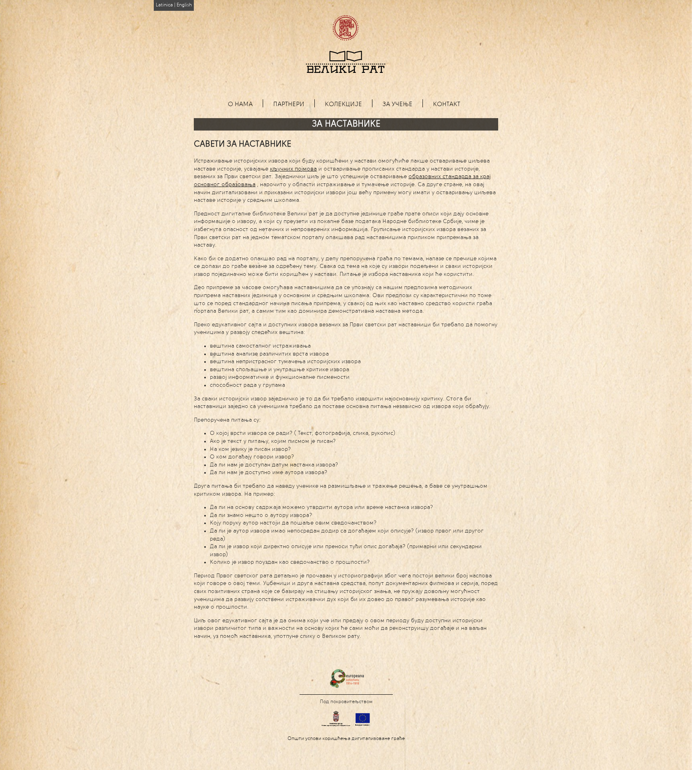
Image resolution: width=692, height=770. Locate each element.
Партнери (288, 104)
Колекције (343, 104)
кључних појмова (293, 169)
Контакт (446, 104)
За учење (397, 104)
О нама (240, 104)
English (184, 5)
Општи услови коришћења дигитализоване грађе (346, 738)
